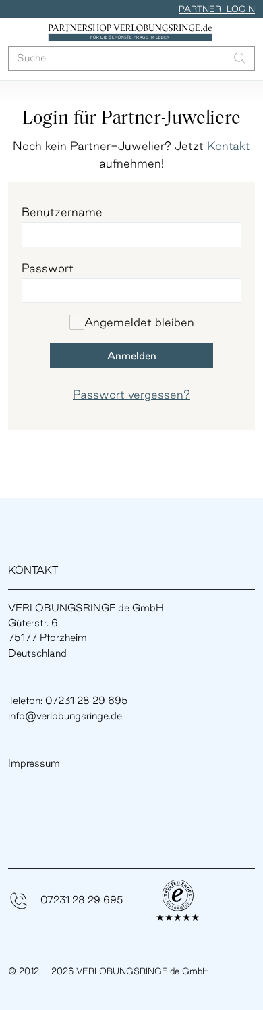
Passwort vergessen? (131, 394)
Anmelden (131, 355)
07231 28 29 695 (81, 899)
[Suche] (240, 58)
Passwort (48, 267)
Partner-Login (217, 9)
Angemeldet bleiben (139, 322)
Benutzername (62, 211)
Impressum (34, 763)
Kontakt (228, 145)
